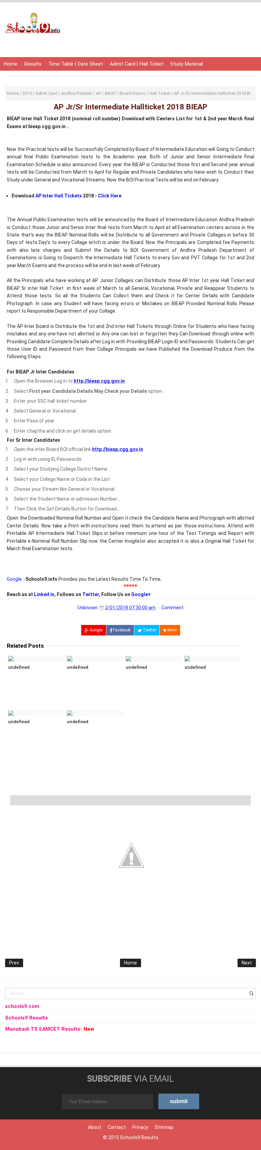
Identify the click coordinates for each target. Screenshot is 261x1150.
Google (96, 630)
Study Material (186, 64)
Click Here (109, 195)
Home (10, 64)
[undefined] (36, 658)
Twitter (90, 594)
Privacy (140, 1127)
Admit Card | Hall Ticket (136, 64)
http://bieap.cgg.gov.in (99, 381)
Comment (172, 607)
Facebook (121, 630)
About (94, 1127)
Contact (117, 1127)
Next (247, 962)
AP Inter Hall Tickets (58, 195)
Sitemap (164, 1127)
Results (32, 64)
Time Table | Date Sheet (75, 64)
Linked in (44, 594)
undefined (19, 667)
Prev (14, 962)
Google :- (16, 579)
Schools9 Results (139, 1137)
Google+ (141, 594)
